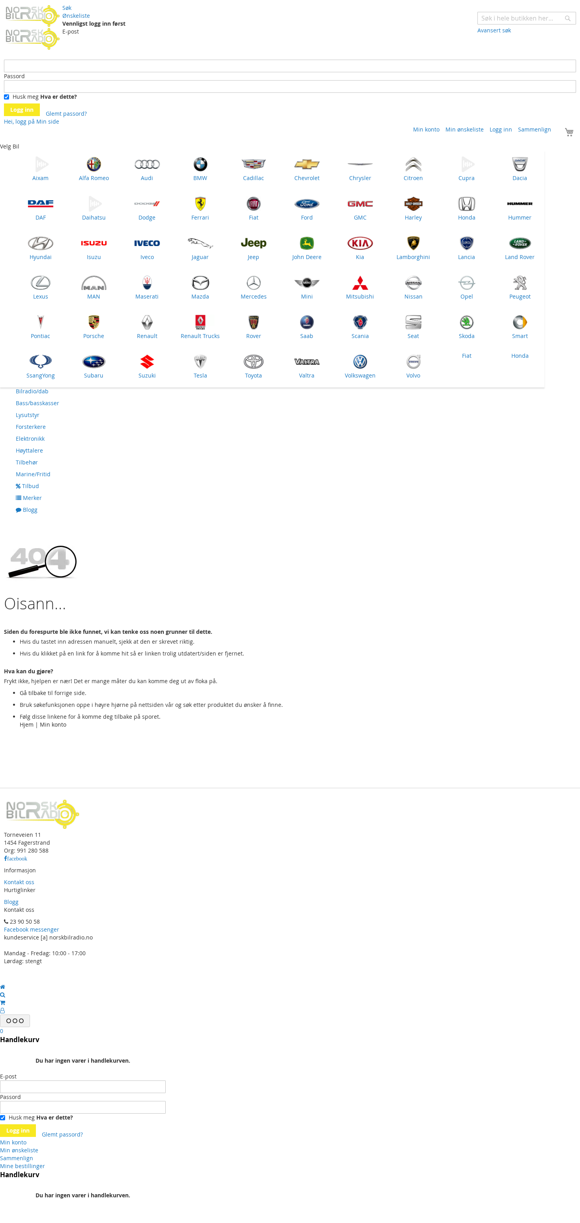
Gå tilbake (33, 693)
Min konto (426, 129)
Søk (66, 7)
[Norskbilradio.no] (33, 27)
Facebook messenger (31, 929)
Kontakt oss (19, 882)
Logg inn (501, 129)
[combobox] (526, 18)
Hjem (27, 724)
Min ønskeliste (464, 129)
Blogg (11, 902)
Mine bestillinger (22, 1166)
